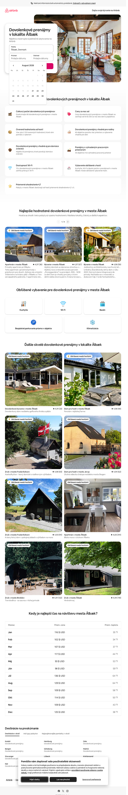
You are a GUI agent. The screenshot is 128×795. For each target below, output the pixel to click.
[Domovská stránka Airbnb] (11, 10)
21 (33, 91)
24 (13, 96)
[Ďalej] (68, 222)
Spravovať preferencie (91, 779)
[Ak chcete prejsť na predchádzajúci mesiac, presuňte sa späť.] (13, 65)
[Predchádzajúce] (58, 222)
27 (28, 96)
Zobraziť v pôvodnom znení (84, 3)
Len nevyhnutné (63, 779)
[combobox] (31, 49)
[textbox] (20, 58)
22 (38, 91)
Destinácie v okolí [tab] (12, 733)
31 (13, 101)
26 (23, 96)
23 (43, 91)
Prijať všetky (35, 779)
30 (43, 96)
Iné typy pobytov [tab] (31, 733)
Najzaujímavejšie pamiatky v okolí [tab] (55, 733)
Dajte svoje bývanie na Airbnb (106, 10)
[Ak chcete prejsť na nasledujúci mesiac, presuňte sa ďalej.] (42, 65)
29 (38, 96)
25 (18, 96)
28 (33, 96)
